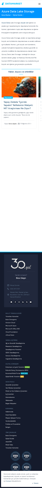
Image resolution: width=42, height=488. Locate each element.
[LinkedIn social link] (22, 302)
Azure (4, 23)
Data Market (6, 15)
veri (21, 29)
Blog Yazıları (8, 97)
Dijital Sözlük (17, 15)
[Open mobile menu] (39, 4)
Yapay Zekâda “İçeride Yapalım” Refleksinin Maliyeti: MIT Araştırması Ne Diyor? (18, 105)
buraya (8, 481)
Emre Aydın (13, 124)
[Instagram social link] (19, 302)
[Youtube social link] (30, 302)
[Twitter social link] (26, 302)
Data (8, 23)
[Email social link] (11, 302)
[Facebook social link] (15, 302)
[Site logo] (12, 4)
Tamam (36, 483)
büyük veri (25, 23)
